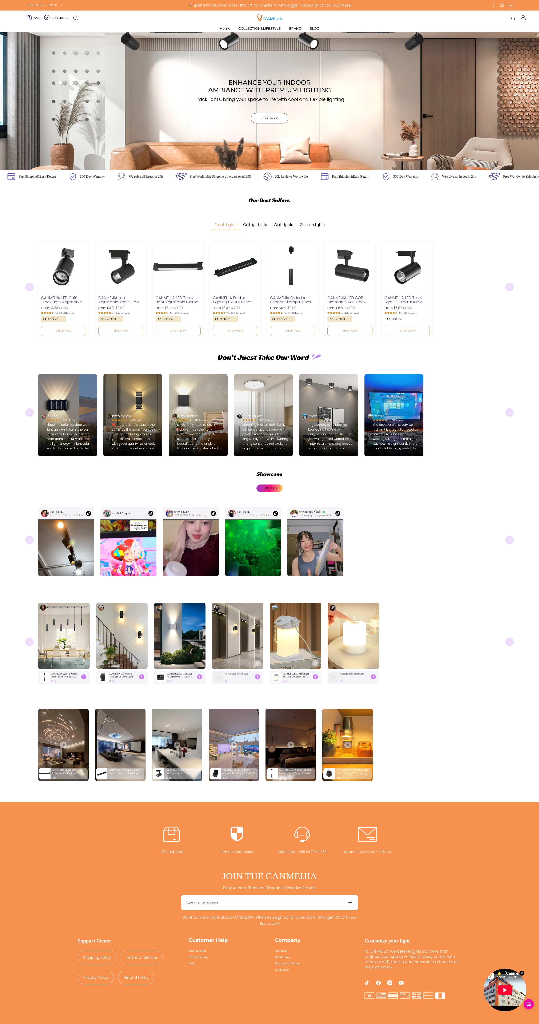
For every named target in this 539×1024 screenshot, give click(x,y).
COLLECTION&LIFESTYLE (259, 29)
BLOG (314, 29)
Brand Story (283, 957)
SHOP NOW (270, 118)
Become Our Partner (288, 963)
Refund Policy (136, 977)
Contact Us (59, 18)
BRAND (295, 29)
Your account (197, 950)
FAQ (37, 18)
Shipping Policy (97, 957)
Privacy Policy (95, 977)
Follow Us (270, 488)
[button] (75, 18)
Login (510, 5)
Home (225, 29)
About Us (281, 950)
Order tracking (198, 957)
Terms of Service (141, 957)
